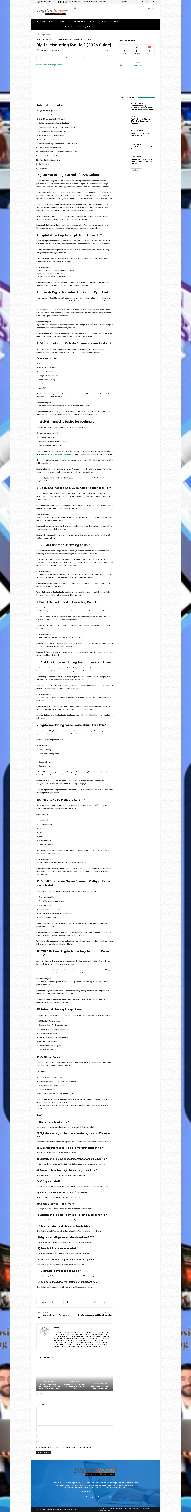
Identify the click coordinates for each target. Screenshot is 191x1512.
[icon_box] (126, 2)
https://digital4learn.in (60, 1330)
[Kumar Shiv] (38, 50)
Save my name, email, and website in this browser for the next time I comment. (65, 1447)
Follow (136, 46)
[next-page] (41, 1394)
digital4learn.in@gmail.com (100, 1492)
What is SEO (88, 40)
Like (124, 46)
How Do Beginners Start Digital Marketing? (95, 1315)
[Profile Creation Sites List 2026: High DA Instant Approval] (75, 1376)
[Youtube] (153, 2)
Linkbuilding (74, 1381)
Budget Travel (136, 144)
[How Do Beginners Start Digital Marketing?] (100, 1376)
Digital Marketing (47, 35)
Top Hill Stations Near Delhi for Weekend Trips (142, 148)
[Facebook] (142, 2)
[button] (152, 24)
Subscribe (149, 46)
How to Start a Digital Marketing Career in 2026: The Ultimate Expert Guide (49, 1387)
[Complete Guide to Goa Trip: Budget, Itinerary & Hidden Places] (124, 160)
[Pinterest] (98, 1497)
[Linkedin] (92, 1497)
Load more (135, 170)
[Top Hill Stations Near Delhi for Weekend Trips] (124, 147)
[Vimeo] (150, 2)
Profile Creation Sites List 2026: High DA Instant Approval (75, 1387)
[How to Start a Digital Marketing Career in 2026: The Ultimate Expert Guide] (49, 1376)
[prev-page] (37, 1394)
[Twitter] (148, 2)
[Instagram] (145, 2)
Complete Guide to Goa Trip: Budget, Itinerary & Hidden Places (142, 161)
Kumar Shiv (46, 50)
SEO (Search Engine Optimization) (67, 40)
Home (38, 35)
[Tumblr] (104, 1497)
